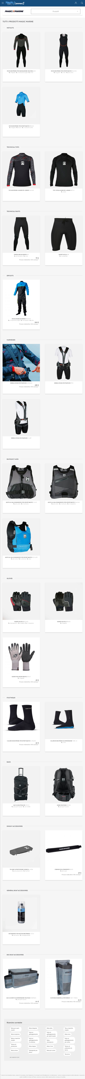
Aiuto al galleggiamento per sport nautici (51, 1034)
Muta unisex (14, 1050)
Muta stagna (32, 1046)
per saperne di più (14, 1057)
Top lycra (67, 1054)
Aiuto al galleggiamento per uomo (69, 1040)
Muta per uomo (51, 1050)
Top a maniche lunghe (69, 1029)
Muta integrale (33, 1028)
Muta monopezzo (50, 1041)
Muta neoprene (15, 1034)
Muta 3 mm (50, 1046)
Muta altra (49, 1028)
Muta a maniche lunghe (15, 1039)
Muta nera (67, 1034)
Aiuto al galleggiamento (33, 1033)
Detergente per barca (33, 1051)
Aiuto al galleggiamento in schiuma (33, 1040)
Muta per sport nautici (15, 1029)
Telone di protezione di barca (68, 1048)
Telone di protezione (14, 1045)
